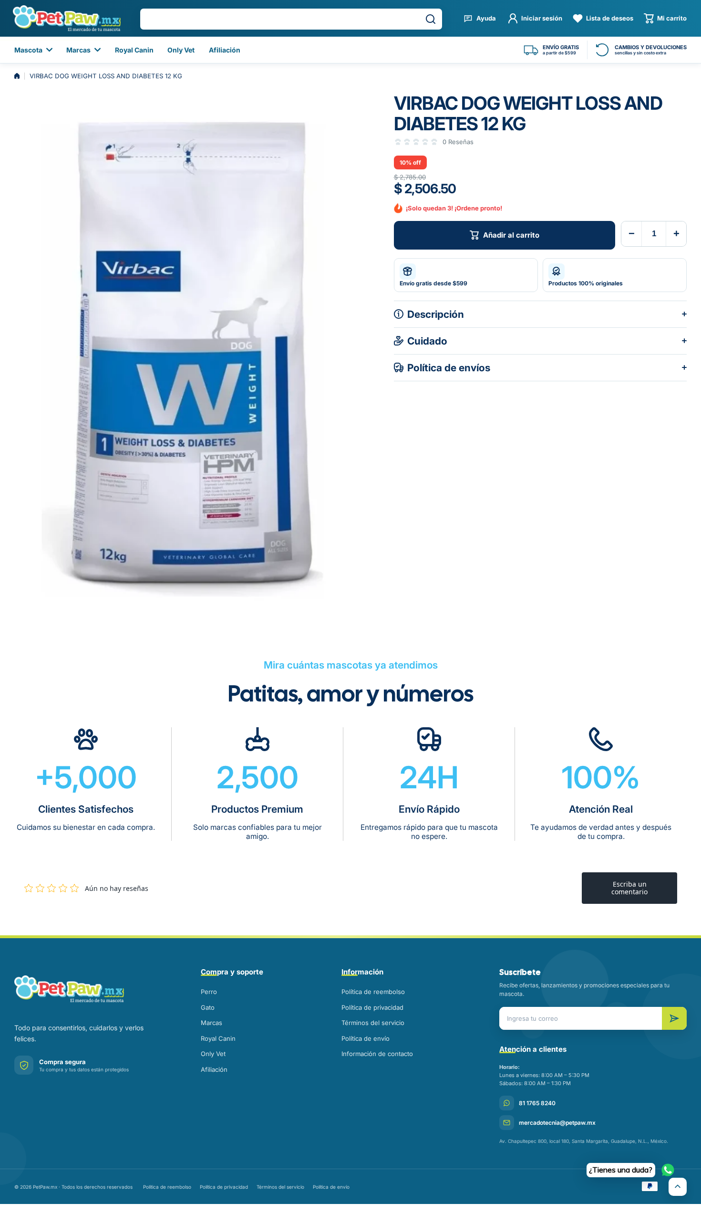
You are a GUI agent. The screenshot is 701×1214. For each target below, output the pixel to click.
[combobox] (291, 19)
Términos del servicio (372, 1022)
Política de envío (365, 1038)
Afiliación (214, 1069)
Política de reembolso (373, 991)
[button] (665, 18)
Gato (208, 1007)
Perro (209, 991)
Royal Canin (218, 1038)
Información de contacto (377, 1053)
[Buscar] (430, 19)
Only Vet (213, 1053)
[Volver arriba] (678, 1187)
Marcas (211, 1022)
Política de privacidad (372, 1007)
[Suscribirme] (674, 1018)
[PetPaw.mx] (66, 18)
